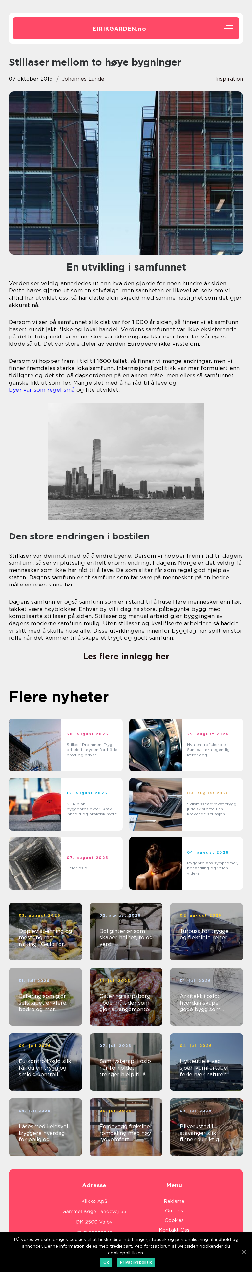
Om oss (174, 1211)
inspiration (229, 79)
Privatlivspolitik (136, 1262)
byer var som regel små (41, 390)
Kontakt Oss (174, 1230)
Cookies (174, 1220)
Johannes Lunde (83, 79)
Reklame (174, 1201)
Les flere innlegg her (126, 656)
